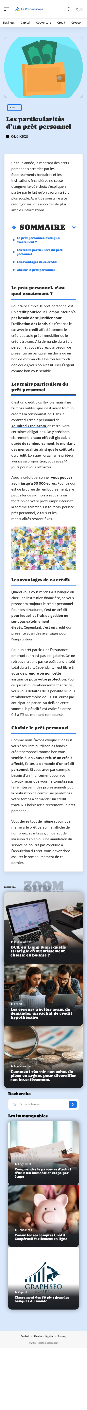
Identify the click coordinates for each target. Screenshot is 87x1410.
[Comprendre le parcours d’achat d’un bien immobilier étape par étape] (43, 1153)
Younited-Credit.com (28, 426)
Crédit (14, 108)
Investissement (23, 941)
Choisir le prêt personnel (36, 270)
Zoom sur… (43, 888)
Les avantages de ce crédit (37, 262)
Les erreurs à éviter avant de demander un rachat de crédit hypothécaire (41, 1013)
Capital (22, 1292)
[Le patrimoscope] (29, 9)
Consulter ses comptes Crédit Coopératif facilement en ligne (41, 1237)
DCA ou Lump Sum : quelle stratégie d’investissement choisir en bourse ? (38, 951)
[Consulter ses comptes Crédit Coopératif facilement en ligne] (43, 1215)
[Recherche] (69, 9)
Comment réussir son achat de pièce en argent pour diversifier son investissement (43, 1075)
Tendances (25, 1229)
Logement (24, 1164)
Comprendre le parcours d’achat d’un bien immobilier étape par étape (43, 1173)
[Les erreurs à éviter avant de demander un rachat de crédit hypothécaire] (43, 990)
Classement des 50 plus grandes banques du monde (42, 1299)
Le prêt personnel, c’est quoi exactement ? (38, 240)
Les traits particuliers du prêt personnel (40, 252)
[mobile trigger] (7, 9)
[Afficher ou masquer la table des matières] (70, 227)
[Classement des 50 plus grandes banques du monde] (43, 1277)
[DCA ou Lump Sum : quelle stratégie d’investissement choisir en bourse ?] (43, 928)
